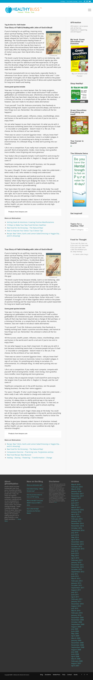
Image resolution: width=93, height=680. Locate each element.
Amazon (81, 74)
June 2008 (75, 654)
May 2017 (75, 505)
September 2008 (77, 647)
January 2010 (76, 615)
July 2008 (74, 652)
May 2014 (75, 537)
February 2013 (76, 560)
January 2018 (76, 491)
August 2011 (76, 590)
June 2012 (75, 576)
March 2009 (75, 638)
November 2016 (77, 510)
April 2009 (75, 636)
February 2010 (76, 613)
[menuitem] (63, 1)
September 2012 (77, 572)
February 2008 (76, 661)
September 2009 (77, 624)
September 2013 (77, 549)
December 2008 (77, 643)
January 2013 (76, 562)
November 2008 (77, 645)
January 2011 (76, 601)
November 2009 (77, 620)
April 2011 (75, 597)
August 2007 (76, 663)
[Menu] (89, 10)
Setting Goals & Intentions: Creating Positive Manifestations (30, 222)
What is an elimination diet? (34, 485)
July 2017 (74, 500)
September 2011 (77, 588)
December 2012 (77, 565)
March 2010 (75, 610)
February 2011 (76, 599)
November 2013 (77, 544)
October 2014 (76, 528)
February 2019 (76, 487)
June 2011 (75, 594)
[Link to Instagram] (87, 1)
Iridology (62, 1)
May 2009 (75, 633)
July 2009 (74, 629)
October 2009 (76, 622)
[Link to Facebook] (84, 1)
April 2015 (75, 514)
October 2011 (76, 585)
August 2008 (76, 650)
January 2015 (76, 521)
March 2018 (75, 489)
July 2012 (74, 574)
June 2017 (75, 503)
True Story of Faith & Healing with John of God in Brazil (28, 27)
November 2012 (77, 567)
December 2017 (77, 494)
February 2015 (76, 519)
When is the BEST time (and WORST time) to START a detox (35, 503)
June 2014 (75, 535)
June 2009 (75, 631)
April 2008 (75, 656)
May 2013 (75, 555)
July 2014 (74, 533)
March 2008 (75, 659)
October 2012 (76, 569)
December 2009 (77, 617)
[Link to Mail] (89, 1)
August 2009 (76, 627)
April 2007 (75, 666)
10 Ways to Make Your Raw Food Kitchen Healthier (26, 225)
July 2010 (74, 608)
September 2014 (77, 530)
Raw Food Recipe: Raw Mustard (19, 455)
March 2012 (75, 578)
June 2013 (75, 553)
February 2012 (76, 581)
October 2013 (76, 546)
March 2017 (75, 507)
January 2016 (76, 512)
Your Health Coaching (72, 1)
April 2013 (75, 558)
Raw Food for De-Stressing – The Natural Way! (25, 228)
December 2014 (77, 523)
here (55, 502)
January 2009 (76, 640)
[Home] (22, 10)
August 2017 (76, 498)
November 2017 (77, 496)
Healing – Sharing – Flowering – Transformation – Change (29, 458)
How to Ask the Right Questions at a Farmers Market (33, 511)
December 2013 (77, 542)
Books (80, 1)
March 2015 (75, 517)
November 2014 (77, 526)
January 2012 (76, 583)
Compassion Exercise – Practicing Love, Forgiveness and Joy (30, 452)
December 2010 (77, 604)
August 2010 (76, 606)
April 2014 (75, 539)
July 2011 (74, 592)
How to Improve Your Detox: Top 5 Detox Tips (25, 231)
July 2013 (74, 551)
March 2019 (75, 484)
